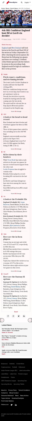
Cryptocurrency (5, 367)
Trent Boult (11, 160)
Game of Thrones (7, 332)
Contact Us (4, 393)
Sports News (14, 8)
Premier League (23, 374)
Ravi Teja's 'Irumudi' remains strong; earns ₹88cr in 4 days (14, 337)
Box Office (5, 339)
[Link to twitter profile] (11, 405)
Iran (3, 347)
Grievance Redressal (7, 395)
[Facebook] (8, 316)
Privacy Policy (12, 390)
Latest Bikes (4, 374)
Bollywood (4, 363)
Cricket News (20, 363)
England (5, 48)
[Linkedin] (24, 316)
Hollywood (22, 367)
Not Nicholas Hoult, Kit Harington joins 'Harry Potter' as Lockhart (14, 329)
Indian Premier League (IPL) (9, 370)
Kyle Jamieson (15, 225)
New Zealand (16, 48)
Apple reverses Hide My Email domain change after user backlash (14, 351)
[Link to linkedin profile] (16, 405)
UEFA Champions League (8, 380)
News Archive (24, 395)
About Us (4, 390)
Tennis (13, 377)
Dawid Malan (15, 287)
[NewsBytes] (12, 2)
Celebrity (12, 363)
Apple (3, 354)
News (7, 8)
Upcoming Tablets (19, 384)
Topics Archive (5, 398)
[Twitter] (18, 316)
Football (14, 367)
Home (3, 8)
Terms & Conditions (24, 390)
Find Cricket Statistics (7, 401)
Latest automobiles (24, 370)
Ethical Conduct (13, 393)
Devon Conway (12, 298)
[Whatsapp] (13, 316)
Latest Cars (13, 374)
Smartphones (5, 377)
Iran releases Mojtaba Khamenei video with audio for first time (16, 344)
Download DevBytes (18, 398)
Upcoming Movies (6, 384)
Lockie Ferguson (8, 169)
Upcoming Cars (22, 380)
